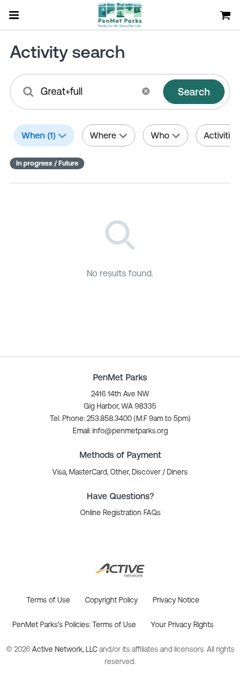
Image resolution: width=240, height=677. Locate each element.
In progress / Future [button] (47, 163)
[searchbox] (87, 91)
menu (15, 15)
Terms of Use (114, 624)
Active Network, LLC (65, 649)
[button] (146, 91)
